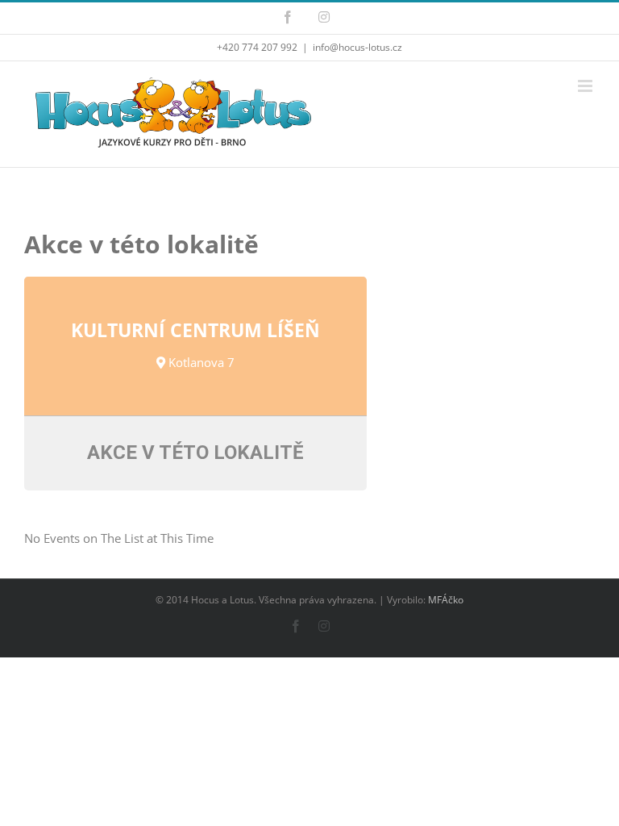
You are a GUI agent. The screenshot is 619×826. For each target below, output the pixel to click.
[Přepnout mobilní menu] (586, 85)
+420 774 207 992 (257, 47)
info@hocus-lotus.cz (357, 47)
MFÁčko (445, 600)
